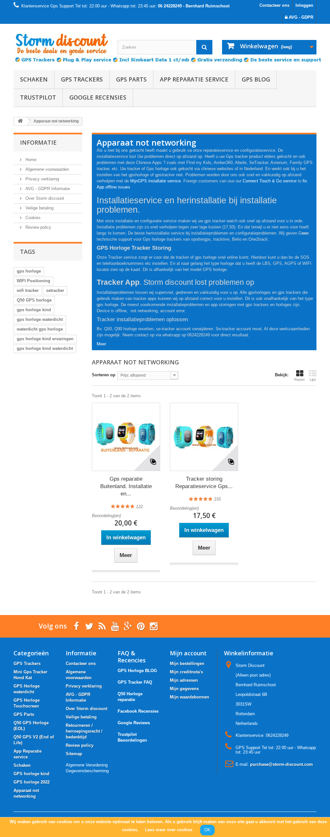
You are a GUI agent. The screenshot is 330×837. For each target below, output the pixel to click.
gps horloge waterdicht (40, 319)
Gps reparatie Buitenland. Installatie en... (126, 486)
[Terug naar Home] (20, 121)
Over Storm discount (44, 198)
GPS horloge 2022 (32, 782)
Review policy (37, 227)
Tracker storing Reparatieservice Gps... (204, 482)
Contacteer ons (274, 5)
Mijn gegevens (184, 688)
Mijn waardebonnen (189, 697)
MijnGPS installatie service (155, 180)
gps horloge (29, 271)
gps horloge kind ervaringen (45, 338)
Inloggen (304, 5)
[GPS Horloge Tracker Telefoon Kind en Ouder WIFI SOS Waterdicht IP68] (61, 42)
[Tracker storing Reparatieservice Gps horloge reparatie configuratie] (204, 437)
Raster (299, 379)
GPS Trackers (82, 79)
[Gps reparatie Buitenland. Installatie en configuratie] (126, 437)
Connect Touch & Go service (269, 180)
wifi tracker (28, 290)
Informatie (38, 142)
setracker (55, 290)
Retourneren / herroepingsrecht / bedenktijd (84, 731)
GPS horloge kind (31, 773)
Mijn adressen (184, 680)
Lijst (313, 379)
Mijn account (188, 653)
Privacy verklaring (41, 179)
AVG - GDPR (300, 17)
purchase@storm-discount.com (281, 764)
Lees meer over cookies (168, 829)
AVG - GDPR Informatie (47, 188)
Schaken (34, 79)
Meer (101, 344)
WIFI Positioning (33, 280)
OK (207, 829)
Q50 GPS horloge (34, 300)
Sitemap (74, 753)
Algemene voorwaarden (46, 169)
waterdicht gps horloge (40, 329)
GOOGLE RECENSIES (97, 97)
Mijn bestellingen (187, 663)
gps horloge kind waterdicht (45, 348)
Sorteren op (103, 374)
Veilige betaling (38, 208)
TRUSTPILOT (38, 97)
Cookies (32, 217)
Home (30, 159)
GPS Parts (131, 79)
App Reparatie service (194, 79)
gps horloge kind (34, 309)
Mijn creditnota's (186, 671)
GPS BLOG (256, 79)
